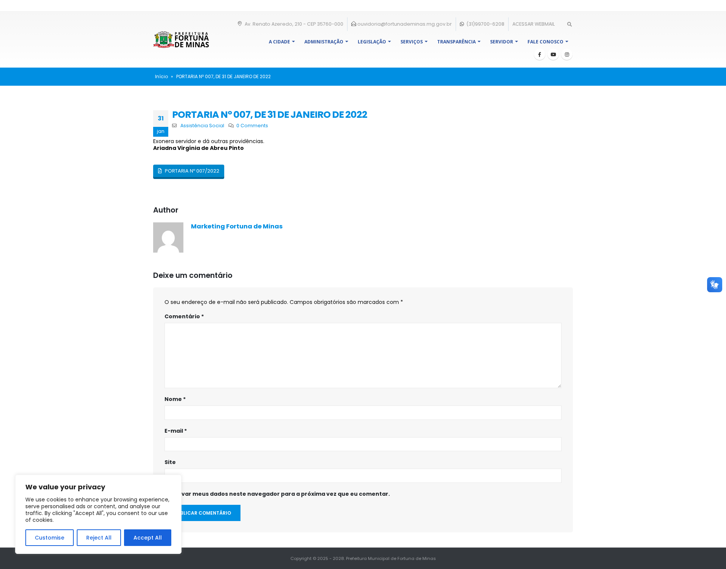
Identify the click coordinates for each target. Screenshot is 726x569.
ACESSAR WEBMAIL (533, 24)
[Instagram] (566, 54)
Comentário (184, 316)
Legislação (372, 42)
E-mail (175, 430)
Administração (323, 42)
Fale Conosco (545, 42)
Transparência (456, 42)
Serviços (411, 42)
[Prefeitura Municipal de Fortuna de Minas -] (181, 39)
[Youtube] (553, 54)
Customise (49, 537)
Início (161, 76)
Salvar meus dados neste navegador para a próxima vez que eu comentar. (281, 494)
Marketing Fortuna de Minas (237, 226)
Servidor (501, 42)
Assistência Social (202, 125)
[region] (98, 514)
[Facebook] (539, 54)
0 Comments (252, 125)
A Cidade (279, 42)
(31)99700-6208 (484, 24)
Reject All (99, 537)
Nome (175, 399)
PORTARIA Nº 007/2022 (191, 171)
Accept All (147, 537)
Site (170, 462)
